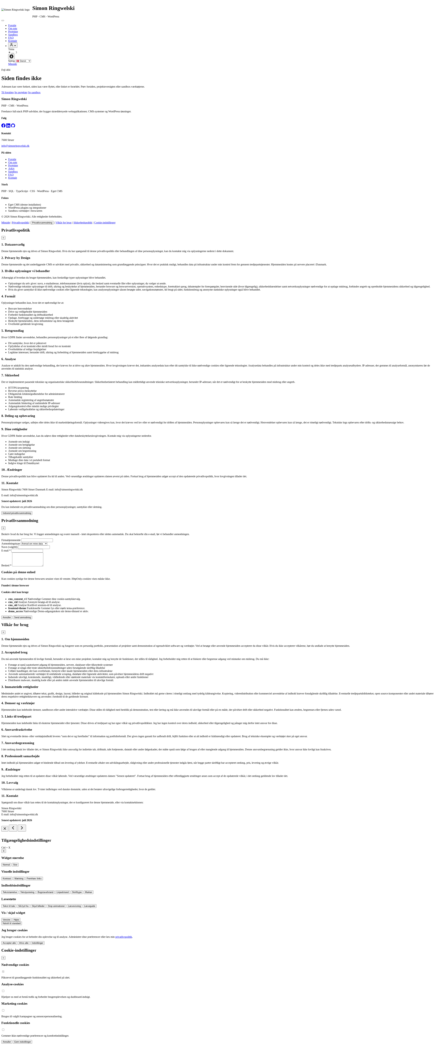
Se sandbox (34, 92)
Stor (15, 864)
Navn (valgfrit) (9, 546)
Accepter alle (9, 943)
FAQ (11, 37)
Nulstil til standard (12, 923)
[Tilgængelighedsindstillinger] (11, 56)
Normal (6, 864)
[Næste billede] (22, 828)
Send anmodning (22, 617)
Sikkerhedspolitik (82, 222)
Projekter (13, 31)
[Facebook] (3, 126)
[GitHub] (13, 126)
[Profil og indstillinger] (12, 45)
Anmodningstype (10, 543)
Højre (16, 919)
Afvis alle (23, 943)
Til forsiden (7, 92)
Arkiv (11, 168)
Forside (12, 25)
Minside (12, 64)
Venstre (6, 919)
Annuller (7, 617)
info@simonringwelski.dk (15, 145)
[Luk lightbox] (4, 829)
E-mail (6, 550)
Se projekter (20, 92)
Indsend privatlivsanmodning (17, 513)
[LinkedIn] (8, 126)
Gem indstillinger (22, 1042)
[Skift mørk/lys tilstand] (12, 53)
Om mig (12, 28)
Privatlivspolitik (20, 222)
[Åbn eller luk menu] (2, 20)
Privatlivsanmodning (42, 222)
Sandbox (13, 34)
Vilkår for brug (63, 222)
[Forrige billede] (13, 828)
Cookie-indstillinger (104, 222)
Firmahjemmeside (11, 540)
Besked (6, 565)
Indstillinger (37, 943)
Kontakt (12, 40)
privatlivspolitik (123, 936)
